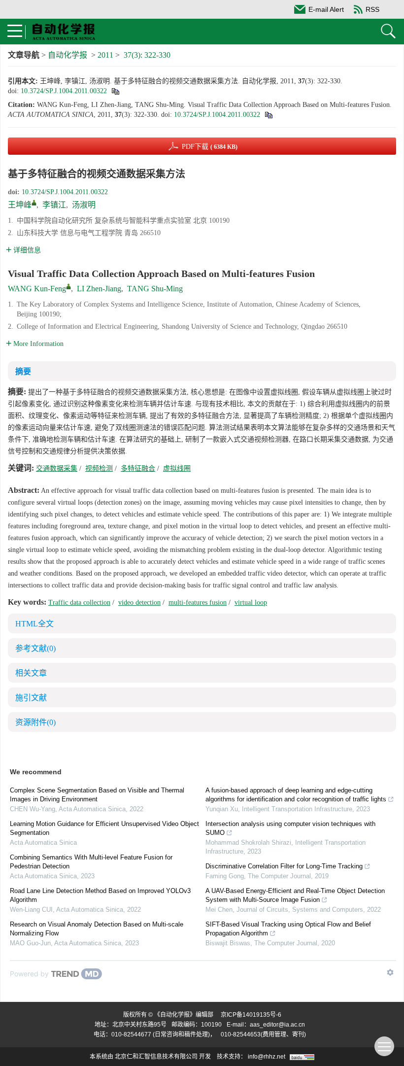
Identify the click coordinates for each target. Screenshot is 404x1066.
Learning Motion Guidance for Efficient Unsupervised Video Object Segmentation (104, 828)
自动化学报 (67, 55)
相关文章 (31, 673)
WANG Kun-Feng (37, 288)
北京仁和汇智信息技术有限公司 (156, 1056)
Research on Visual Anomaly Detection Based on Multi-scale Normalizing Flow (96, 929)
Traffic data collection (79, 602)
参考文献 (35, 648)
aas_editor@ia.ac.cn (277, 1024)
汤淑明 (84, 205)
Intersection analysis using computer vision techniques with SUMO (290, 828)
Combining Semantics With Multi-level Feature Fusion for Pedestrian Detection (91, 862)
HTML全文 (34, 623)
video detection (139, 602)
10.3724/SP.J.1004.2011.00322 (64, 91)
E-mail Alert (326, 9)
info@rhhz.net (266, 1056)
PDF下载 (209, 146)
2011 (105, 55)
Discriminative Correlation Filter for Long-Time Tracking (284, 866)
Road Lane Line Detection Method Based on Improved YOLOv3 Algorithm (100, 895)
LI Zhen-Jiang (99, 288)
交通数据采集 (56, 468)
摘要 (23, 371)
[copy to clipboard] (268, 114)
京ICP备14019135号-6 (251, 1014)
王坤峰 (20, 205)
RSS (372, 9)
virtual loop (251, 602)
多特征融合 (138, 468)
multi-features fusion (197, 602)
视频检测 (99, 468)
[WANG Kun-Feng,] (68, 286)
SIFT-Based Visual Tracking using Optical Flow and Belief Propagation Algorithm (288, 929)
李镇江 (54, 205)
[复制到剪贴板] (115, 91)
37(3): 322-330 (147, 55)
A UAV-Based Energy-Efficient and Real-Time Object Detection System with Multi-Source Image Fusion (295, 895)
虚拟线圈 (177, 468)
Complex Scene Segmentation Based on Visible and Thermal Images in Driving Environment (97, 795)
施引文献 (31, 697)
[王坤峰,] (34, 203)
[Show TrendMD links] (390, 972)
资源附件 (35, 722)
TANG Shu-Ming (155, 288)
